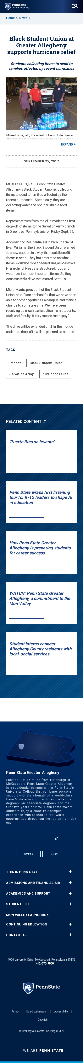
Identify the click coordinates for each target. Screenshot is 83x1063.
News (23, 18)
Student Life (18, 904)
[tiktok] (56, 839)
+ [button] (70, 872)
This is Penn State (23, 872)
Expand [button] (67, 144)
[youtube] (46, 838)
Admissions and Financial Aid (33, 883)
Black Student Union (46, 363)
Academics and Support (28, 893)
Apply (28, 854)
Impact (15, 363)
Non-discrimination (36, 1011)
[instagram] (16, 838)
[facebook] (26, 838)
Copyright (43, 1019)
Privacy (15, 1011)
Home (10, 18)
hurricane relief (55, 374)
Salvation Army (21, 374)
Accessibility (61, 1011)
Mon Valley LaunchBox (27, 915)
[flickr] (66, 838)
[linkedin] (36, 838)
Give (54, 854)
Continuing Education (26, 924)
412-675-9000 (45, 963)
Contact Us (17, 935)
